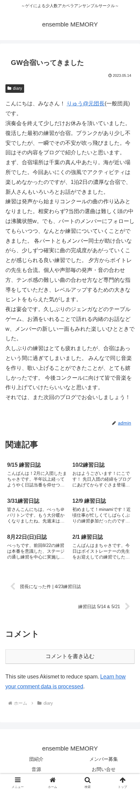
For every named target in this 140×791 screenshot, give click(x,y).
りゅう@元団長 (86, 103)
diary (17, 88)
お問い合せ (104, 769)
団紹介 (36, 759)
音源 (36, 769)
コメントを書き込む (70, 656)
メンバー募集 (103, 759)
